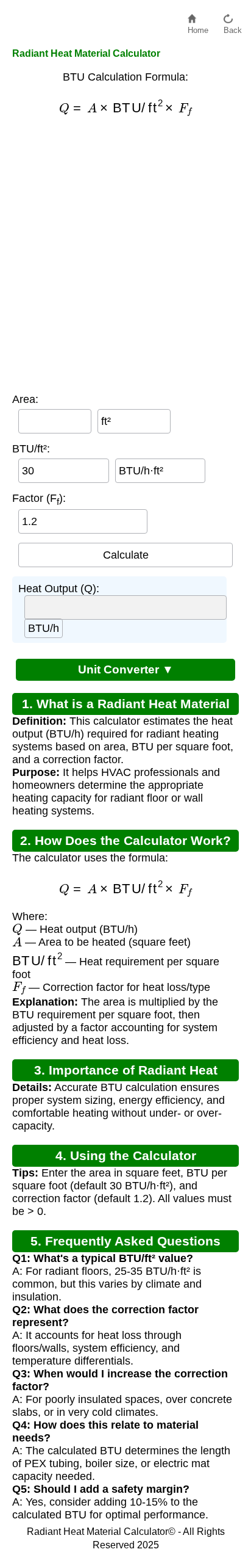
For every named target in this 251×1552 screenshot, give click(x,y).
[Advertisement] (125, 255)
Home (198, 27)
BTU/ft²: (31, 449)
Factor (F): (39, 499)
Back (233, 27)
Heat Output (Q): (58, 588)
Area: (25, 399)
